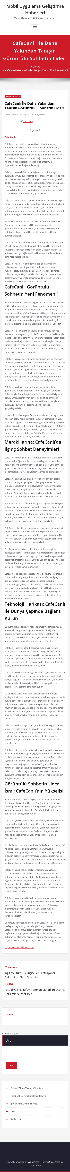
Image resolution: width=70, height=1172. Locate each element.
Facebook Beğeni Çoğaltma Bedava (28, 1095)
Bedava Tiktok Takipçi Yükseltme (27, 1088)
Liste (13, 1111)
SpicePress (54, 1161)
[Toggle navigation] (35, 27)
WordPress (33, 1161)
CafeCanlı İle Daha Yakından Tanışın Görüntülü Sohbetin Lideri (36, 70)
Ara (8, 1040)
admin (14, 114)
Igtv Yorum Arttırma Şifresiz (24, 1103)
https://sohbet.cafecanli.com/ (19, 947)
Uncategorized (38, 114)
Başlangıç (35, 66)
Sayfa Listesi (17, 1119)
